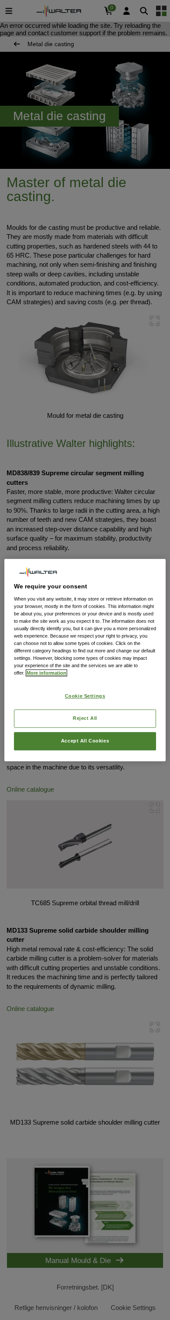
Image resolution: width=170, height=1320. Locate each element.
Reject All (85, 718)
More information (46, 672)
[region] (85, 660)
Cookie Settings (85, 696)
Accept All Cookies (85, 740)
